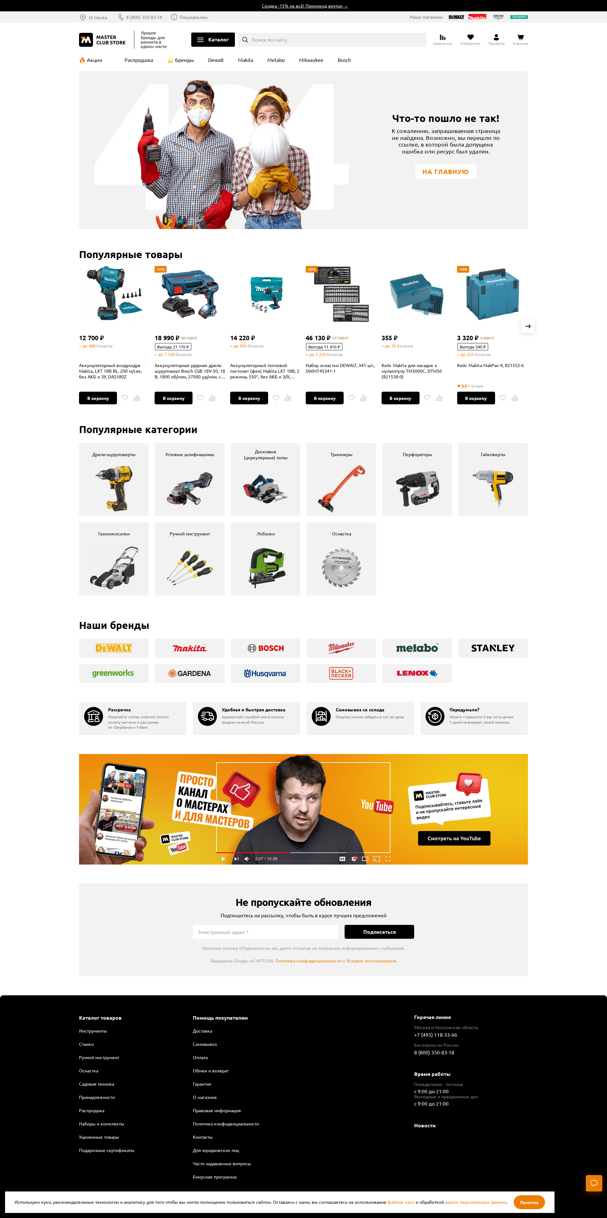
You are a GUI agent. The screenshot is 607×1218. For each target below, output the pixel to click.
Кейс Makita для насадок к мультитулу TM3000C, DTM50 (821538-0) (412, 370)
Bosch (344, 60)
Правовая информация (217, 1110)
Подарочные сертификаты (106, 1150)
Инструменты (93, 1031)
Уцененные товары (99, 1137)
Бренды (184, 60)
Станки (86, 1044)
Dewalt (216, 60)
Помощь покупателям (220, 1018)
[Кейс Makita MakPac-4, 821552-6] (492, 294)
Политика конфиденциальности (308, 960)
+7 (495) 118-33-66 (435, 1034)
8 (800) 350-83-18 (144, 17)
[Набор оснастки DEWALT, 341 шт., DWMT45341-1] (341, 294)
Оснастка (88, 1070)
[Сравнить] (136, 398)
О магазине (205, 1097)
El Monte (98, 17)
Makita (245, 60)
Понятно (529, 1202)
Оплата (200, 1057)
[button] (528, 326)
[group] (114, 479)
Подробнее (303, 809)
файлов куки (401, 1202)
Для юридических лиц (216, 1150)
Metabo (276, 60)
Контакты (203, 1137)
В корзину (98, 398)
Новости (425, 1125)
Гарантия (202, 1084)
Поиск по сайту (269, 39)
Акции (94, 60)
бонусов (104, 345)
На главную (445, 171)
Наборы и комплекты (101, 1123)
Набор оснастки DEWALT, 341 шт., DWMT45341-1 (340, 368)
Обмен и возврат (211, 1070)
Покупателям (193, 17)
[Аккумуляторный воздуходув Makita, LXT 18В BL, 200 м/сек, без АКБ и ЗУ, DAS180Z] (114, 294)
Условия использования (371, 960)
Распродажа (139, 60)
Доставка (202, 1031)
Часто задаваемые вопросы (222, 1163)
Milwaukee (311, 60)
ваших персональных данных (475, 1202)
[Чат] (594, 1183)
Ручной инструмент (99, 1057)
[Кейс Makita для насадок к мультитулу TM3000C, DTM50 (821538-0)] (417, 294)
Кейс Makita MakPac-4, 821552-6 (490, 365)
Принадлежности (97, 1097)
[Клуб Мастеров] (103, 40)
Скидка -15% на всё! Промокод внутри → (285, 6)
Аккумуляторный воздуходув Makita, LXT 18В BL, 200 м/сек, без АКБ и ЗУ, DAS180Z (110, 370)
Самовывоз (205, 1044)
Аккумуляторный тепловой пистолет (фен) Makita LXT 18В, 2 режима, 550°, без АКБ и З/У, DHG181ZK (264, 370)
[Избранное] (125, 398)
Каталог (218, 39)
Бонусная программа (214, 1176)
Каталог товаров (100, 1018)
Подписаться (379, 931)
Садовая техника (96, 1084)
